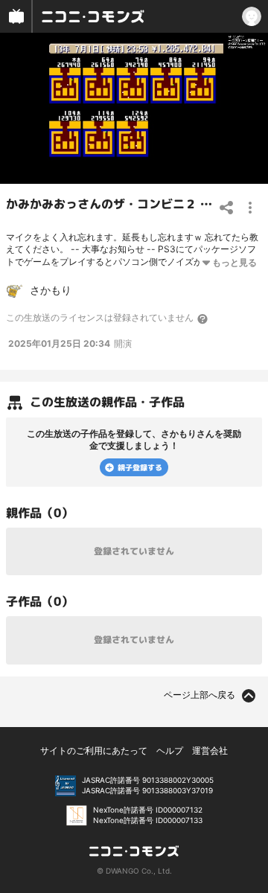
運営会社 (210, 750)
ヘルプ (169, 750)
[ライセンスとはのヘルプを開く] (203, 318)
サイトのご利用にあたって (93, 750)
